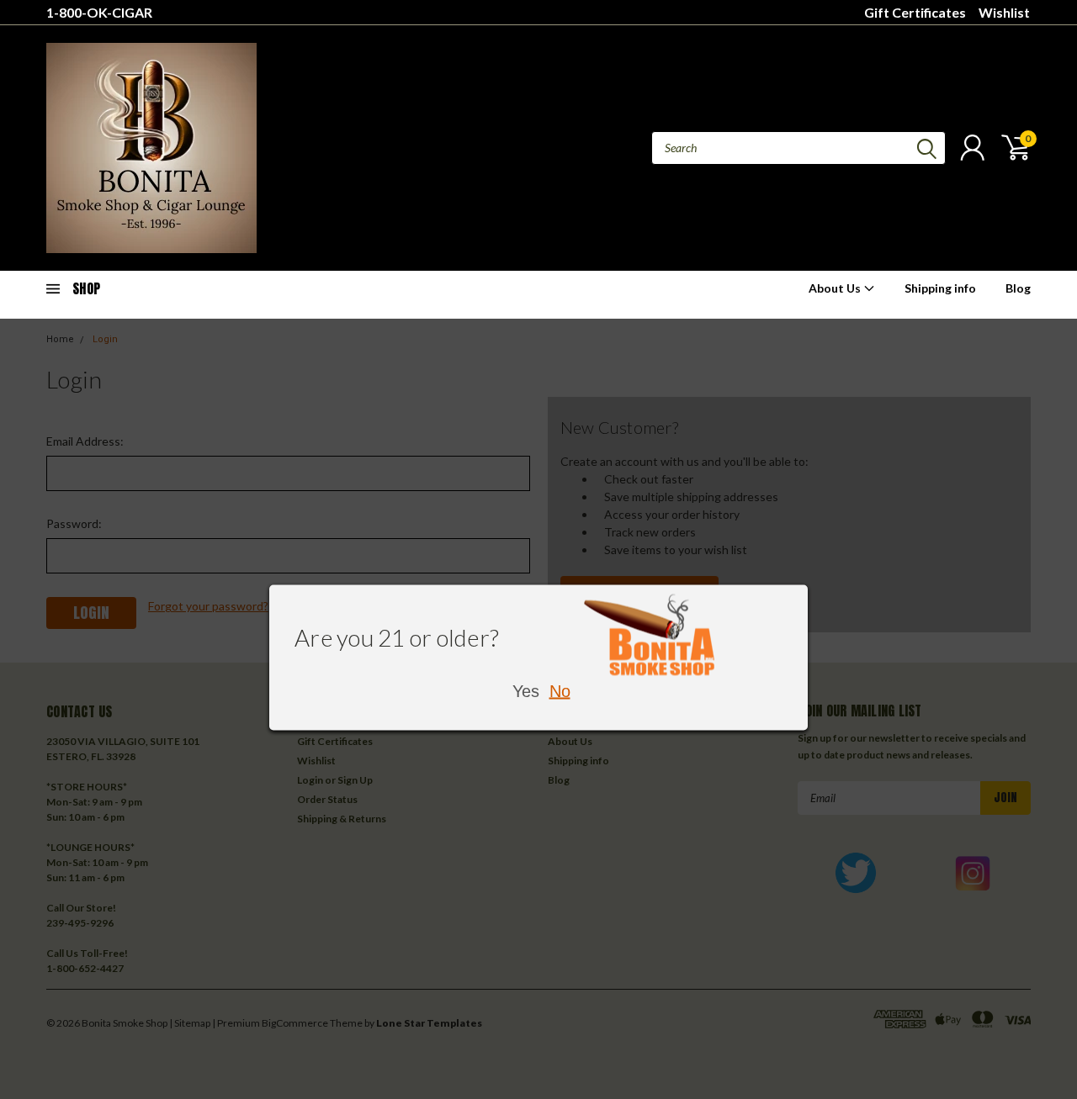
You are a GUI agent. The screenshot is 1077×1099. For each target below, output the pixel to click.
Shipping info (940, 288)
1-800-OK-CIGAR (99, 12)
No (559, 690)
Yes (525, 690)
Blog (1018, 288)
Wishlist (1004, 12)
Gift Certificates (915, 12)
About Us (836, 288)
